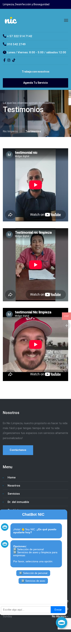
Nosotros (14, 485)
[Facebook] (4, 60)
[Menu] (66, 20)
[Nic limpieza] (11, 20)
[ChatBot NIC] (61, 622)
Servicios (14, 493)
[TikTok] (14, 60)
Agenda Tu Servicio (35, 82)
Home (12, 477)
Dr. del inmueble (18, 502)
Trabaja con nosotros (35, 71)
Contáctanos (18, 449)
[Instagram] (9, 60)
